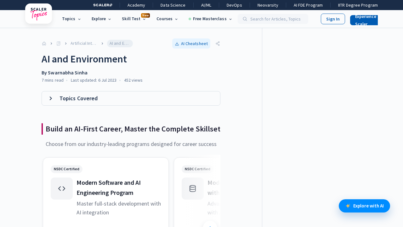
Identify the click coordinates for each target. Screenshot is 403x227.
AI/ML (206, 5)
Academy (136, 5)
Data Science (173, 5)
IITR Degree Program (358, 5)
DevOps (234, 5)
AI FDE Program (308, 5)
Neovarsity (268, 5)
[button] (369, 19)
